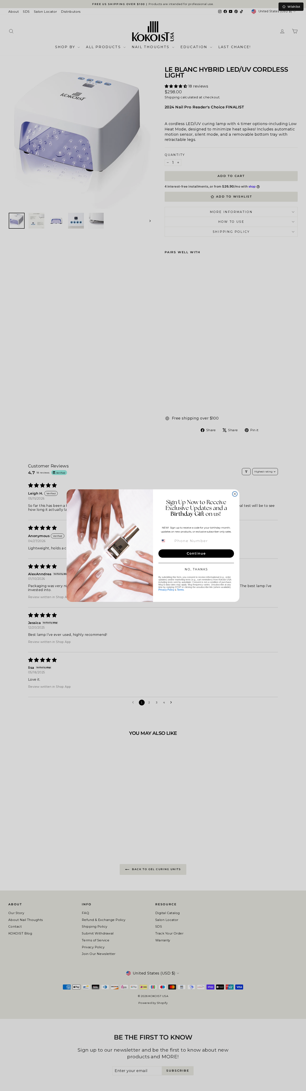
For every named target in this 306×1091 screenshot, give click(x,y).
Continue (196, 553)
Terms (180, 589)
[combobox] (165, 541)
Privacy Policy (166, 589)
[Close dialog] (234, 493)
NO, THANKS (196, 569)
